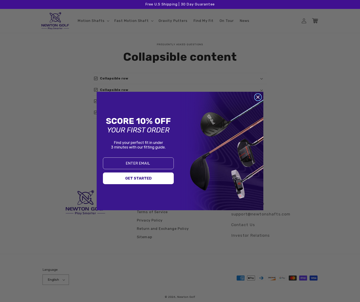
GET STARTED (138, 178)
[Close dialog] (258, 97)
